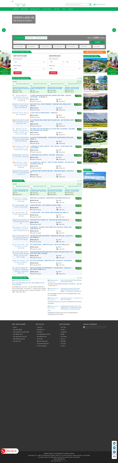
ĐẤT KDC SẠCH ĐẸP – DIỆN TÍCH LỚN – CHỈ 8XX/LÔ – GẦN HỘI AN (51, 260)
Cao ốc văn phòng (41, 345)
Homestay (39, 331)
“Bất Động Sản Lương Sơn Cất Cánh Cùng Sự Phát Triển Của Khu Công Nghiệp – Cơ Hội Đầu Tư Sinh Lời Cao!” (71, 290)
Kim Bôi (63, 329)
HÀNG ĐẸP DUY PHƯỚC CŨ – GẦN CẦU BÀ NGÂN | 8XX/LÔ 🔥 (49, 220)
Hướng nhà (52, 65)
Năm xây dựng (17, 65)
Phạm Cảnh (64, 461)
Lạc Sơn (63, 345)
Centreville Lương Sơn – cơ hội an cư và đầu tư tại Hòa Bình (71, 298)
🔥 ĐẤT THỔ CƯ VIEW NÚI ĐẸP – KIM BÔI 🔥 (44, 113)
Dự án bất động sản (21, 78)
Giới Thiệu (56, 9)
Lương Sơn (64, 331)
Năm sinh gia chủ (17, 58)
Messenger (114, 454)
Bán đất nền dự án (18, 334)
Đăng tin (70, 9)
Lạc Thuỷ (63, 343)
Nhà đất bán (17, 180)
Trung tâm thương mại (42, 343)
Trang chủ (15, 9)
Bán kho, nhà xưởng (42, 341)
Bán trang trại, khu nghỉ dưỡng (21, 331)
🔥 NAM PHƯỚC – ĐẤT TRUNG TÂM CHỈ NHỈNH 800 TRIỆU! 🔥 (49, 212)
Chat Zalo (114, 449)
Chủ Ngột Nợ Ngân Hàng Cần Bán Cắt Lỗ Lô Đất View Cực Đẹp (55, 88)
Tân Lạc (63, 338)
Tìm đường (114, 445)
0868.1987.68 (11, 451)
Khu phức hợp (17, 341)
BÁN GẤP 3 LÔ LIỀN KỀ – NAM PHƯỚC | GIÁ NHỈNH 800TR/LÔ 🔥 (50, 198)
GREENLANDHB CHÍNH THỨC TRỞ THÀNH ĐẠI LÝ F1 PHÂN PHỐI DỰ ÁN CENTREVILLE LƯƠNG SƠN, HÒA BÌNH (65, 308)
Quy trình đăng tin (47, 9)
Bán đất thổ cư (41, 329)
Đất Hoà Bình (24, 9)
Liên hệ (64, 9)
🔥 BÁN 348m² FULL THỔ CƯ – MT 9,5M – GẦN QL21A (46, 155)
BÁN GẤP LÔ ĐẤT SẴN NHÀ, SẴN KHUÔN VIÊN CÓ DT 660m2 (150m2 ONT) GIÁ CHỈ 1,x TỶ (38, 88)
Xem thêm (79, 78)
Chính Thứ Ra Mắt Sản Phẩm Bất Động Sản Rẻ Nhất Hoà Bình (71, 281)
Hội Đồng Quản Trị (35, 9)
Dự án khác (35, 99)
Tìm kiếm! (97, 42)
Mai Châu (63, 341)
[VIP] (21, 84)
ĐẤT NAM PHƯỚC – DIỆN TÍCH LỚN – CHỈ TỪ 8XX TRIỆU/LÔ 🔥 (49, 244)
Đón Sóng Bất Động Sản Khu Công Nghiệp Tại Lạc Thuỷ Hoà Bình (28, 283)
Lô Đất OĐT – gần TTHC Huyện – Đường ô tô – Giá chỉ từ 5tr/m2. (20, 88)
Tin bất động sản (19, 277)
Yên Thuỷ (63, 327)
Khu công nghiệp (17, 329)
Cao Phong (64, 336)
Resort (15, 327)
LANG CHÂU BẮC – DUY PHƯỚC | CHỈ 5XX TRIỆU (45, 205)
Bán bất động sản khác (19, 338)
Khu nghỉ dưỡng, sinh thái (19, 336)
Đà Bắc (63, 334)
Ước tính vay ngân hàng (95, 52)
